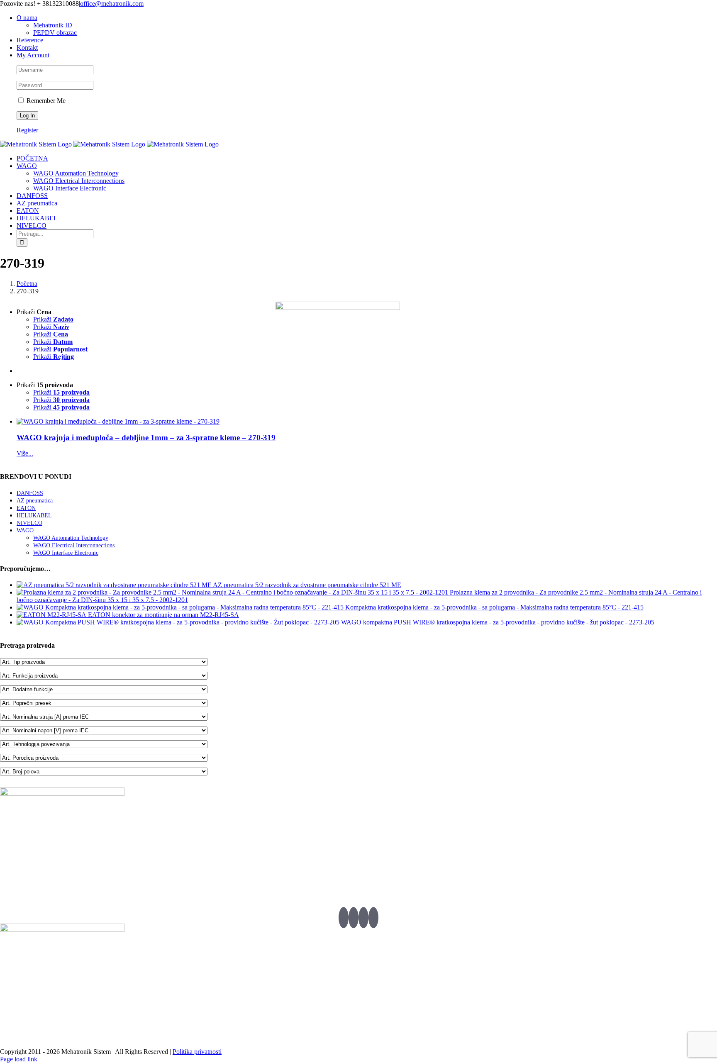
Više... (25, 453)
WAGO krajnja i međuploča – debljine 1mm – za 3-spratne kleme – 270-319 (146, 437)
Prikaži (53, 319)
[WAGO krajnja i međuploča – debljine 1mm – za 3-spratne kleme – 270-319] (146, 421)
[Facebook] (353, 917)
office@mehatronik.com (112, 3)
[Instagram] (373, 917)
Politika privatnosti (197, 1051)
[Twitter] (344, 917)
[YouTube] (363, 917)
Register (27, 130)
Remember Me (45, 100)
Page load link (18, 1059)
